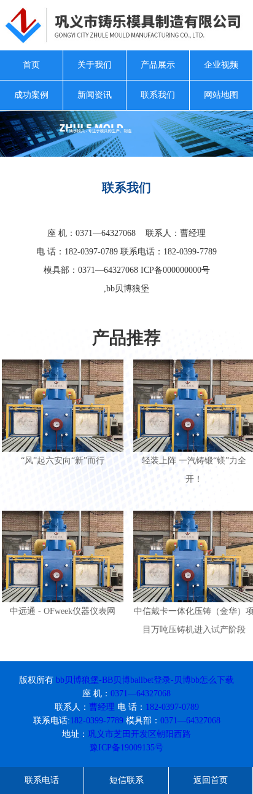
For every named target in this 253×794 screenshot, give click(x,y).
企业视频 (221, 64)
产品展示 (158, 64)
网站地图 (221, 95)
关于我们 (94, 64)
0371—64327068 (141, 693)
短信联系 (126, 780)
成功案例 (31, 95)
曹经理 (102, 707)
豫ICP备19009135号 (126, 747)
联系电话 (42, 780)
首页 (31, 64)
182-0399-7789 (96, 720)
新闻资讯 (94, 95)
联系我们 (158, 95)
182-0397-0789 (172, 707)
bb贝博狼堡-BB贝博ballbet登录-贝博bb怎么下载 (145, 680)
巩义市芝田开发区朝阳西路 (139, 734)
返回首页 (210, 780)
